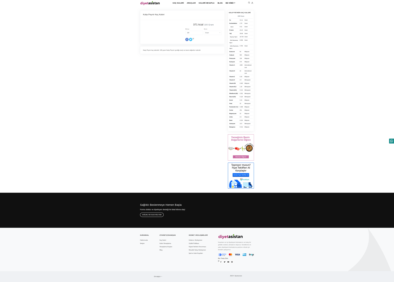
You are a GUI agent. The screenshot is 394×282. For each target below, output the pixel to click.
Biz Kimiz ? (230, 3)
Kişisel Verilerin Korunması (197, 246)
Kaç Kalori (178, 3)
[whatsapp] (391, 141)
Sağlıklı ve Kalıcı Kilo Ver (152, 214)
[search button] (249, 3)
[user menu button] (252, 3)
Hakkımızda (144, 240)
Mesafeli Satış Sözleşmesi (197, 250)
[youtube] (228, 262)
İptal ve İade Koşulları (196, 253)
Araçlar (191, 3)
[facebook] (221, 262)
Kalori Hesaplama (165, 243)
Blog (220, 3)
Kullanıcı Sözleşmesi (195, 240)
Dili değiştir (157, 276)
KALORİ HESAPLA (206, 3)
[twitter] (224, 262)
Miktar (187, 29)
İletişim (142, 243)
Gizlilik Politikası (194, 243)
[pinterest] (232, 262)
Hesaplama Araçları (166, 246)
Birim (205, 29)
